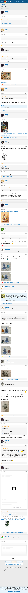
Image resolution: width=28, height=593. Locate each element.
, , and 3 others (11, 84)
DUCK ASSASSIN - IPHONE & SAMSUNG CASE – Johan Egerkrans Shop (13, 518)
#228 (26, 171)
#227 (26, 146)
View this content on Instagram (14, 507)
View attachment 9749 (6, 23)
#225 (26, 93)
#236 (26, 388)
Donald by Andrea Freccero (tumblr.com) (10, 211)
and (7, 176)
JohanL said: (4, 19)
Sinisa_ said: (4, 448)
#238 (26, 445)
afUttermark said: (5, 188)
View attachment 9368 (6, 514)
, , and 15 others (10, 379)
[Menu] (1, 1)
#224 (26, 69)
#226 (26, 119)
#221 (26, 16)
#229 (26, 185)
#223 (26, 54)
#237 (26, 423)
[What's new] (26, 1)
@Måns (23, 392)
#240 (26, 541)
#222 (26, 34)
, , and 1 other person (12, 224)
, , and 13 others (10, 163)
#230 (26, 209)
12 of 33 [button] (14, 561)
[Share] (24, 16)
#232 (26, 254)
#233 (26, 291)
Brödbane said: (5, 315)
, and (10, 137)
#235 (26, 365)
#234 (26, 312)
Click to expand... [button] (14, 555)
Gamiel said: (4, 37)
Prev (9, 561)
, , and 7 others (11, 282)
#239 (26, 471)
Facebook (3, 105)
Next (18, 561)
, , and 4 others (11, 356)
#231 (26, 233)
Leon (3, 8)
